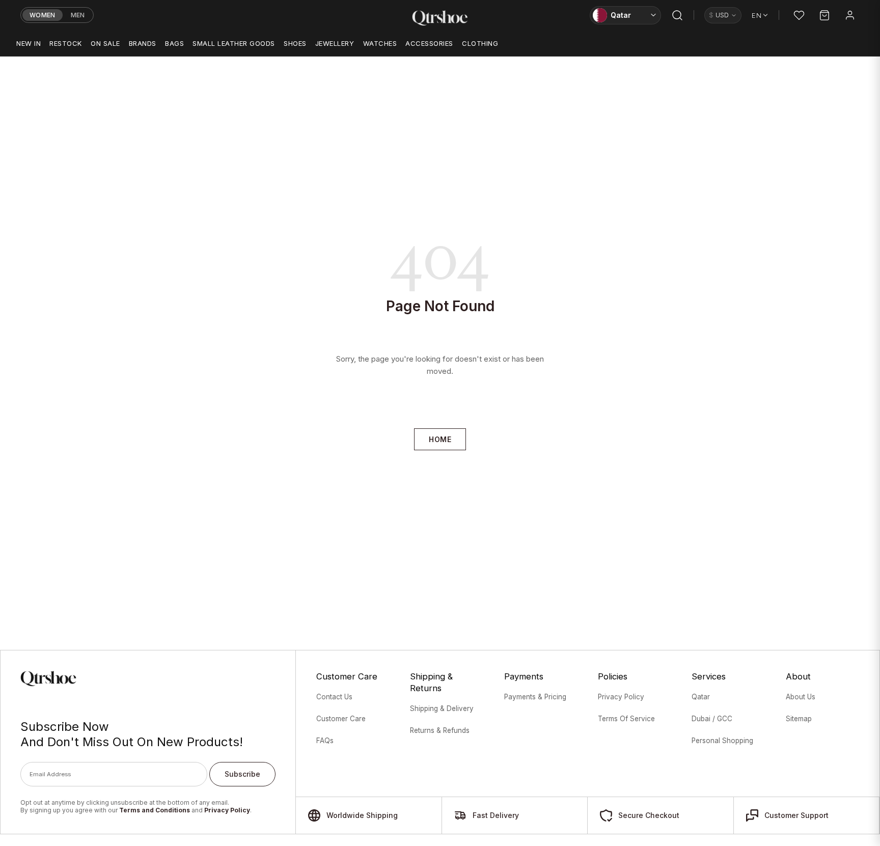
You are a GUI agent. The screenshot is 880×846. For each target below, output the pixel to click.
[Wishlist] (799, 15)
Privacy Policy (227, 810)
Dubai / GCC (712, 719)
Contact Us (334, 697)
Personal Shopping (722, 740)
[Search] (677, 15)
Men (78, 15)
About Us (800, 697)
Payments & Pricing (535, 697)
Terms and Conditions (154, 810)
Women (43, 15)
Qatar (701, 697)
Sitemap (799, 719)
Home (440, 439)
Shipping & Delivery (442, 708)
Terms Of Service (626, 719)
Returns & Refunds (440, 730)
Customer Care (341, 719)
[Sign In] (850, 15)
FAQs (325, 740)
